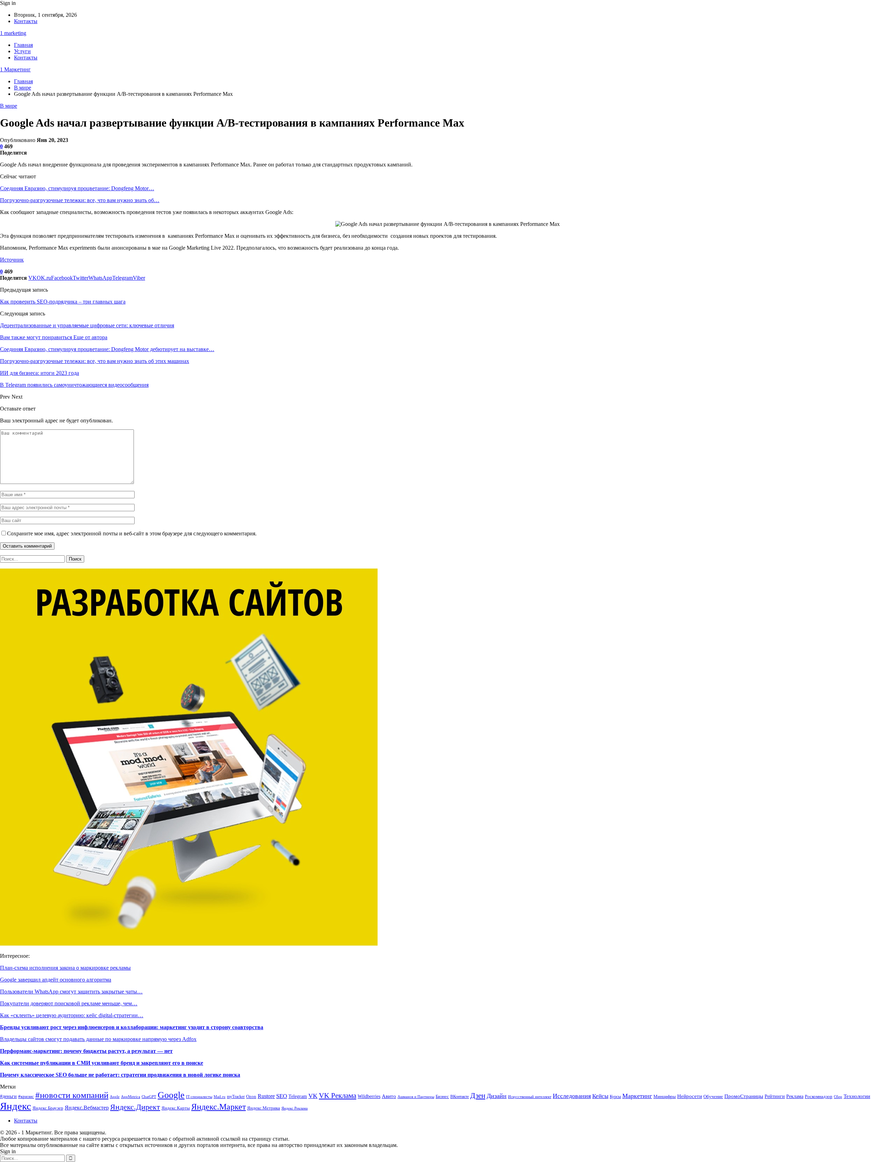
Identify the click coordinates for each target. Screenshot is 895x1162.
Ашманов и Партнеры (416, 1097)
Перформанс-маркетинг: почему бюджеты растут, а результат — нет (86, 1051)
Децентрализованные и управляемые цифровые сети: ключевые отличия (87, 325)
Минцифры (664, 1096)
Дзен (477, 1095)
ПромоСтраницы (743, 1096)
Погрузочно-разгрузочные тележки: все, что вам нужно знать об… (79, 200)
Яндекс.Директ (135, 1107)
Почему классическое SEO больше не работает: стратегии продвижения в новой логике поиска (120, 1075)
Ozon (251, 1096)
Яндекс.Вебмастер (87, 1108)
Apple (115, 1097)
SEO (281, 1096)
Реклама (794, 1096)
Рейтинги (775, 1096)
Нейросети (689, 1096)
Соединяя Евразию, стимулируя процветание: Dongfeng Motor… (77, 188)
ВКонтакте (459, 1097)
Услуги (22, 51)
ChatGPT (149, 1097)
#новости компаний (71, 1095)
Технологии (857, 1096)
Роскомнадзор (818, 1096)
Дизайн (497, 1095)
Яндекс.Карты (176, 1108)
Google (171, 1095)
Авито (389, 1096)
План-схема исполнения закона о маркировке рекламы (65, 968)
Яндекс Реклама (294, 1108)
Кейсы (600, 1096)
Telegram (297, 1096)
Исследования (572, 1095)
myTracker (236, 1097)
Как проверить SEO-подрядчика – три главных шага (63, 302)
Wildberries (369, 1096)
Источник (12, 260)
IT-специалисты (199, 1097)
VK (312, 1095)
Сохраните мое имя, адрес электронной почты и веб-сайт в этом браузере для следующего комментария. (132, 533)
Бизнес (442, 1096)
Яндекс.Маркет (218, 1106)
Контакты (25, 21)
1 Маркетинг (15, 69)
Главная (23, 45)
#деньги (8, 1096)
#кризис (26, 1096)
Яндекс (15, 1106)
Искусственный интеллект (529, 1097)
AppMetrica (130, 1097)
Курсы (615, 1097)
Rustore (266, 1096)
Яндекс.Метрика (263, 1108)
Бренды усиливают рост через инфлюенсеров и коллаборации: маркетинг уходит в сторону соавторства (131, 1027)
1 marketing (13, 33)
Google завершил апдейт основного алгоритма (55, 980)
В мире (8, 106)
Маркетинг (637, 1095)
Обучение (713, 1096)
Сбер (838, 1097)
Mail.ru (219, 1097)
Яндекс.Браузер (48, 1108)
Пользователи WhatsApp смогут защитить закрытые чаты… (71, 992)
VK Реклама (337, 1095)
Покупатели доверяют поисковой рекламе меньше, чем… (68, 1003)
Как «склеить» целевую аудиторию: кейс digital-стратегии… (71, 1015)
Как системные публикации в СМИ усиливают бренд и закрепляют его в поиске (101, 1063)
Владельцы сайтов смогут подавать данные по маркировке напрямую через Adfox (98, 1039)
